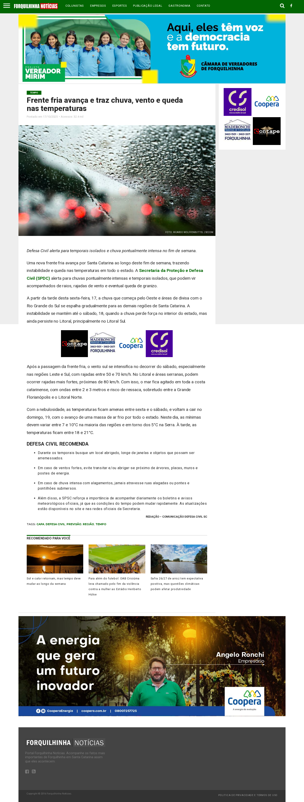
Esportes (119, 5)
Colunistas (74, 5)
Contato (203, 5)
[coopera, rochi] (152, 715)
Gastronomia (179, 5)
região (88, 524)
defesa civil (55, 524)
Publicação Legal (147, 5)
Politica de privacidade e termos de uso (248, 795)
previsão (74, 524)
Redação (152, 516)
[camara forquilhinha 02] (152, 82)
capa (40, 524)
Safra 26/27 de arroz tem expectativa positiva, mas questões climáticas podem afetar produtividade (177, 584)
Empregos (98, 5)
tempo (100, 524)
